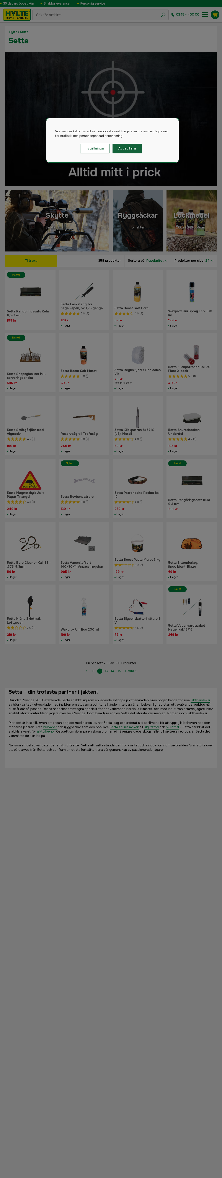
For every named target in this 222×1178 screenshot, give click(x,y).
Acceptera (127, 148)
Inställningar (95, 148)
